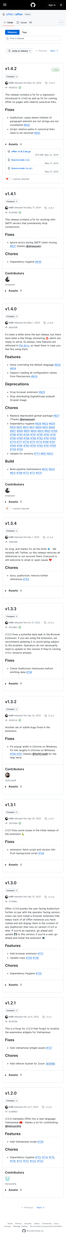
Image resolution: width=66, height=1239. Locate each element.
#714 (44, 1157)
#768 (46, 441)
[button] (33, 144)
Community (47, 1223)
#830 (57, 364)
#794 (26, 434)
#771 (32, 472)
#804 (34, 430)
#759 (13, 449)
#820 (52, 423)
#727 (49, 1047)
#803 (40, 430)
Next (52, 50)
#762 (40, 445)
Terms (10, 1223)
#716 (12, 1160)
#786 (33, 438)
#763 (33, 445)
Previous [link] (42, 50)
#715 (51, 1157)
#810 (45, 427)
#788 (26, 438)
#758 (20, 449)
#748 (29, 672)
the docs (24, 345)
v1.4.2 (11, 68)
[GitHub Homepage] (24, 1231)
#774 (39, 441)
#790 (13, 438)
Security (27, 1223)
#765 (20, 445)
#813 (26, 427)
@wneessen (33, 246)
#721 (26, 1160)
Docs (56, 1223)
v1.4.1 (10, 193)
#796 (13, 434)
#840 (27, 124)
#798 (19, 472)
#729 (39, 973)
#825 (52, 469)
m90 (11, 82)
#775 (32, 441)
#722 (33, 1160)
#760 (53, 445)
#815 (19, 427)
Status (36, 1223)
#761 (46, 445)
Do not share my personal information (46, 1226)
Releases (12, 32)
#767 (52, 441)
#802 (47, 430)
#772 (26, 472)
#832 (45, 469)
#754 (26, 579)
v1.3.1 (10, 804)
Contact (7, 1226)
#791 (53, 434)
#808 (52, 427)
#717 (19, 1160)
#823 (50, 453)
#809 (38, 427)
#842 (37, 132)
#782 (40, 438)
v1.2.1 (10, 1003)
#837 (13, 246)
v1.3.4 (11, 523)
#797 (33, 434)
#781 (46, 438)
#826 (38, 423)
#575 (39, 472)
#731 (40, 953)
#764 (26, 445)
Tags (24, 32)
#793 (20, 434)
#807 (13, 430)
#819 (13, 427)
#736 (36, 957)
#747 (19, 753)
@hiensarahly (13, 1126)
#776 (26, 441)
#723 (40, 1160)
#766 (13, 445)
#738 (29, 957)
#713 (38, 1157)
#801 (43, 453)
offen (9, 14)
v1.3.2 (10, 701)
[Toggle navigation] (4, 4)
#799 (54, 430)
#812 (13, 472)
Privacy (18, 1223)
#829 (42, 392)
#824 (34, 376)
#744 (41, 853)
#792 (47, 434)
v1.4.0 (11, 308)
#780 (53, 438)
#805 (27, 430)
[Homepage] (33, 4)
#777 (19, 441)
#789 (20, 438)
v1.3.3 (10, 608)
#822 (45, 423)
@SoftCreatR (40, 753)
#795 (40, 434)
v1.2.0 (11, 1093)
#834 (13, 368)
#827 (56, 415)
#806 (20, 430)
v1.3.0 (10, 882)
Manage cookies (20, 1226)
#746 (13, 753)
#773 (37, 453)
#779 (13, 441)
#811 (32, 427)
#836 (38, 261)
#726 (40, 1141)
